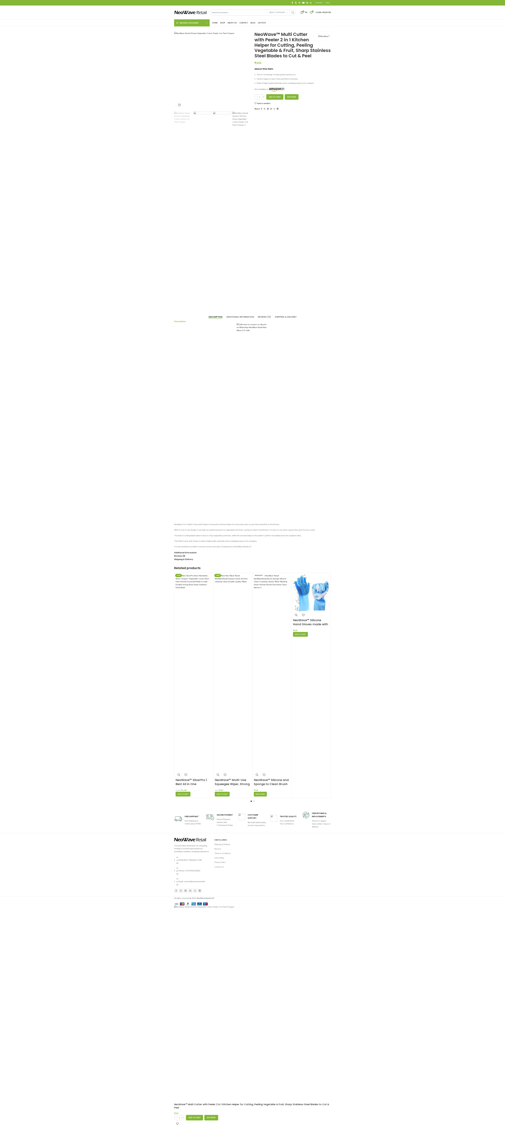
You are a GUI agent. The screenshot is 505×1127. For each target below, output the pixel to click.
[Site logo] (190, 12)
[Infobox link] (188, 820)
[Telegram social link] (277, 109)
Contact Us (219, 867)
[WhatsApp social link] (311, 3)
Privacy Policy (220, 862)
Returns (217, 849)
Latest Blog (219, 858)
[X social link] (296, 3)
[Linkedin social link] (307, 3)
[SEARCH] (293, 12)
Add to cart (275, 97)
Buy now (291, 97)
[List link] (192, 867)
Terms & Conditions (222, 853)
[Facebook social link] (292, 3)
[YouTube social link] (303, 3)
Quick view (179, 774)
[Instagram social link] (299, 3)
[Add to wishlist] (186, 774)
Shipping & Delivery (222, 844)
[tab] (215, 317)
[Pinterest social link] (268, 109)
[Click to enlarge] (179, 105)
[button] (183, 794)
